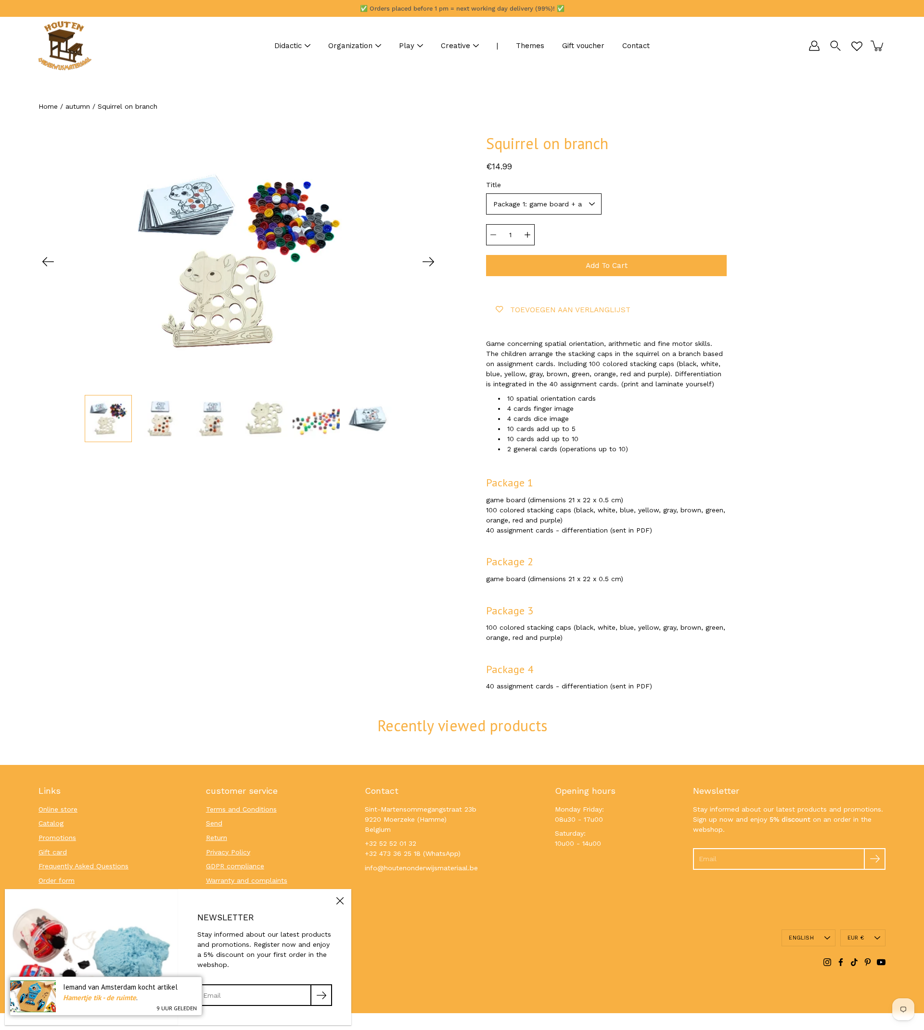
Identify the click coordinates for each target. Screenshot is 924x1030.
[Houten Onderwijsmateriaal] (64, 46)
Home (48, 106)
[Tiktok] (854, 962)
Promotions (57, 837)
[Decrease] (493, 234)
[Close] (339, 900)
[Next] (428, 261)
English (801, 938)
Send (214, 823)
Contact (636, 45)
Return (216, 837)
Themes (530, 45)
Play (406, 45)
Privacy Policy (228, 852)
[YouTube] (881, 962)
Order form (56, 880)
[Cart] (878, 45)
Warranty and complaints (246, 880)
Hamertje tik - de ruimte (99, 997)
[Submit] (875, 859)
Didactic (288, 45)
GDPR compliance (235, 866)
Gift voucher (583, 45)
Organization (350, 45)
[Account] (814, 45)
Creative (455, 45)
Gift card (52, 852)
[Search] (835, 45)
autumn (77, 106)
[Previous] (48, 261)
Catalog (51, 823)
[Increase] (527, 234)
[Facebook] (840, 962)
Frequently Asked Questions (83, 866)
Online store (57, 809)
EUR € (855, 938)
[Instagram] (827, 962)
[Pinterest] (867, 962)
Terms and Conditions (241, 809)
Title (493, 185)
